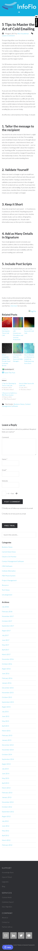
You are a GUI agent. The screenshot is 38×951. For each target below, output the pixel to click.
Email (4, 470)
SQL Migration (7, 907)
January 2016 (6, 683)
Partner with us (7, 927)
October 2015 (7, 697)
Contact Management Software (16, 405)
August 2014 (6, 764)
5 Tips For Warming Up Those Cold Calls (5, 332)
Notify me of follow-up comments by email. (18, 508)
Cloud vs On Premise (9, 557)
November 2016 (8, 659)
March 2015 (6, 731)
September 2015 (8, 702)
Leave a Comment (8, 35)
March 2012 (6, 840)
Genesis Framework (28, 945)
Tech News (6, 590)
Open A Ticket (7, 877)
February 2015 (7, 735)
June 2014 (5, 773)
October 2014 (7, 754)
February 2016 (7, 678)
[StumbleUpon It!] (8, 370)
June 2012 (5, 826)
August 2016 (6, 669)
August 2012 (6, 816)
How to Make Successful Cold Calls (29, 331)
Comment (5, 437)
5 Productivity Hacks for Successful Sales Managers (18, 358)
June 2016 (5, 673)
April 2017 (5, 650)
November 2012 (8, 802)
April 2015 (5, 726)
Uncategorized (7, 595)
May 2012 (5, 831)
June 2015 (5, 716)
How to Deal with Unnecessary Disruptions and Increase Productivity (18, 334)
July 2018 (5, 607)
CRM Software (7, 566)
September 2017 (8, 626)
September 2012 (8, 812)
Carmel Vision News (9, 552)
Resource (5, 585)
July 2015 (5, 711)
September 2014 (8, 759)
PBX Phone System (8, 576)
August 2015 (6, 707)
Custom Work (7, 897)
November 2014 (8, 750)
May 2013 (5, 778)
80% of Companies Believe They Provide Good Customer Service (6, 360)
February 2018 (7, 611)
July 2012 (5, 821)
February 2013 (7, 792)
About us (5, 917)
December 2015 (8, 688)
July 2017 (5, 635)
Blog (3, 886)
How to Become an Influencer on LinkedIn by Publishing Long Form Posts (29, 359)
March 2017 (6, 654)
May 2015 (5, 721)
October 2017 (7, 621)
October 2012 (7, 807)
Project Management (9, 580)
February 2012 (7, 845)
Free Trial (9, 525)
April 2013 (5, 783)
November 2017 (8, 616)
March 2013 (6, 788)
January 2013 (6, 797)
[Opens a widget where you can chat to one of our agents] (7, 947)
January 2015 (6, 740)
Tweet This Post (9, 373)
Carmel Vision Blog (19, 6)
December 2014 (8, 745)
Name (4, 459)
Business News (19, 404)
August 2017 (6, 630)
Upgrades (5, 882)
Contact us (5, 922)
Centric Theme (17, 945)
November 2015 (8, 692)
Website (5, 481)
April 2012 (5, 835)
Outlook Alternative (9, 571)
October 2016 (7, 664)
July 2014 (5, 769)
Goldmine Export (8, 902)
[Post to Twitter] (3, 373)
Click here (13, 306)
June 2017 (5, 640)
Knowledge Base (8, 872)
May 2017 (5, 645)
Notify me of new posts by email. (15, 514)
